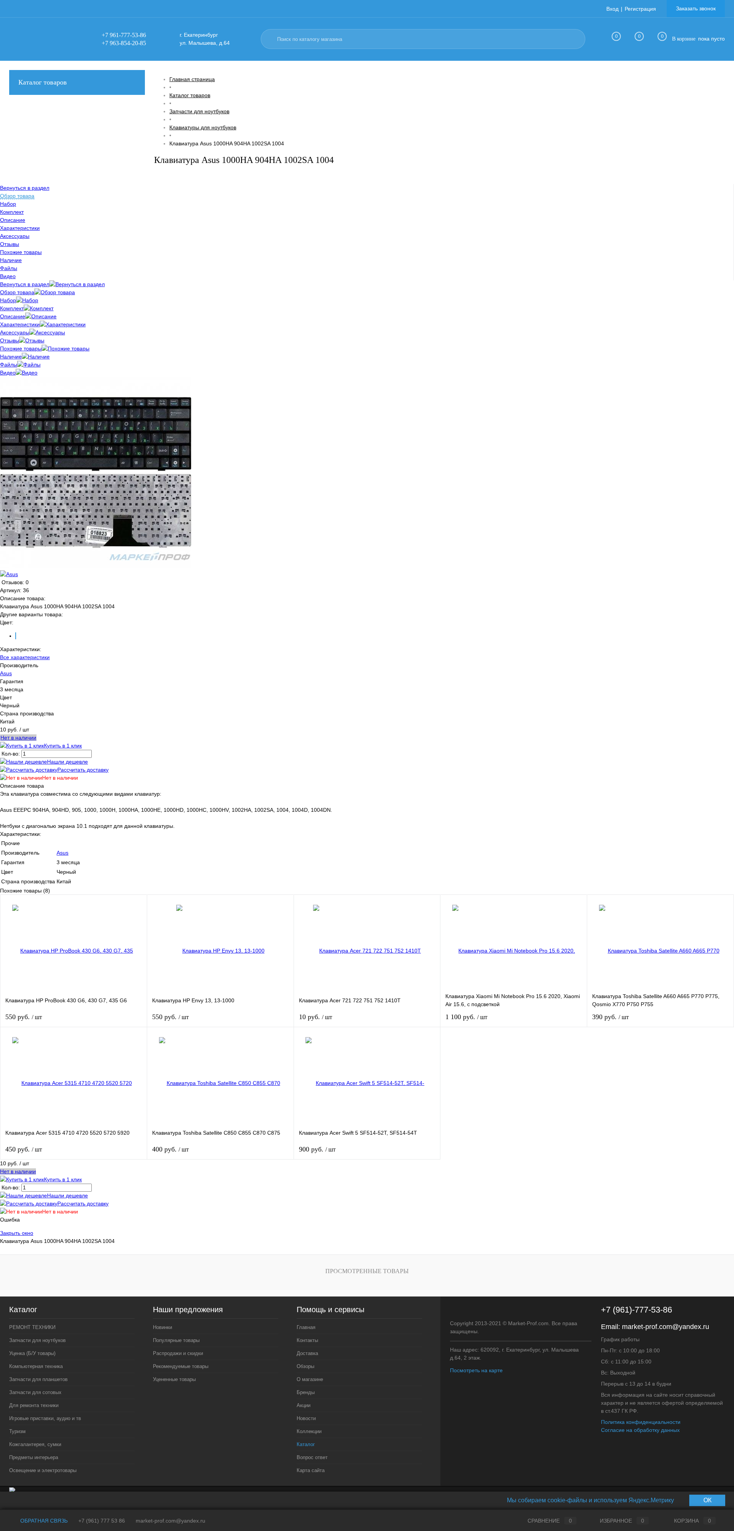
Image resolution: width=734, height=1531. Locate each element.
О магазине (310, 1379)
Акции (303, 1405)
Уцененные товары (174, 1379)
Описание (12, 316)
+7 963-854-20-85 (124, 43)
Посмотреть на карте (476, 1370)
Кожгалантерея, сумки (35, 1444)
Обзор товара (17, 292)
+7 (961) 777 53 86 (101, 1521)
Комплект (12, 308)
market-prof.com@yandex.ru (665, 1327)
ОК (707, 1500)
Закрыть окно (16, 1233)
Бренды (306, 1392)
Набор (8, 300)
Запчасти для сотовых (35, 1392)
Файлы (8, 365)
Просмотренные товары (367, 1271)
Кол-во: (11, 754)
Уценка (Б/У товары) (32, 1353)
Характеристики (20, 324)
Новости (306, 1418)
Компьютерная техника (36, 1366)
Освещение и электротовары (42, 1470)
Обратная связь (43, 1521)
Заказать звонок (696, 8)
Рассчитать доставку (83, 770)
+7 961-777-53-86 (124, 35)
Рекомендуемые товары (180, 1366)
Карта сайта (311, 1470)
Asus (6, 673)
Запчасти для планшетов (38, 1379)
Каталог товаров (42, 82)
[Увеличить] (95, 566)
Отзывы (9, 340)
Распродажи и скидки (178, 1353)
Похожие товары (21, 348)
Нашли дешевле (67, 762)
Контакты (307, 1340)
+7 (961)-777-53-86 (636, 1309)
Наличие (11, 356)
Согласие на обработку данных (640, 1430)
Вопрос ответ (312, 1457)
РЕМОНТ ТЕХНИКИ (32, 1327)
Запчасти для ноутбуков (37, 1340)
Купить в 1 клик (63, 746)
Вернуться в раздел (24, 284)
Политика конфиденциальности (640, 1422)
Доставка (307, 1353)
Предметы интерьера (33, 1457)
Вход (612, 9)
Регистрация (640, 9)
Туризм (17, 1431)
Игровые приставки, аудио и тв (45, 1418)
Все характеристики (25, 657)
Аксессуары (14, 332)
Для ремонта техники (33, 1405)
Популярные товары (176, 1340)
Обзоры (305, 1366)
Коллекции (309, 1431)
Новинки (162, 1327)
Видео (8, 373)
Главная (306, 1327)
